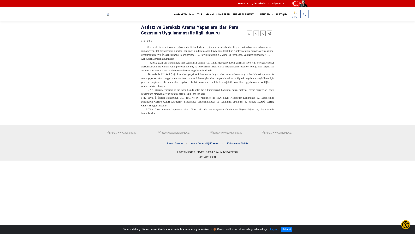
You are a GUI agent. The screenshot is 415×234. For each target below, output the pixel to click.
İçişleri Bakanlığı (258, 3)
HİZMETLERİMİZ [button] (243, 14)
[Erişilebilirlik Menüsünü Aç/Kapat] (405, 224)
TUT (199, 14)
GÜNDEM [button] (265, 14)
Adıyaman (276, 3)
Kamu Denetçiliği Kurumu (205, 143)
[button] (263, 33)
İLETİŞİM (281, 14)
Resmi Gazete (175, 143)
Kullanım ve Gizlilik (237, 143)
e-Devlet (241, 3)
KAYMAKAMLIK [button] (182, 14)
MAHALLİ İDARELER (218, 14)
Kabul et (287, 229)
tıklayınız (274, 229)
